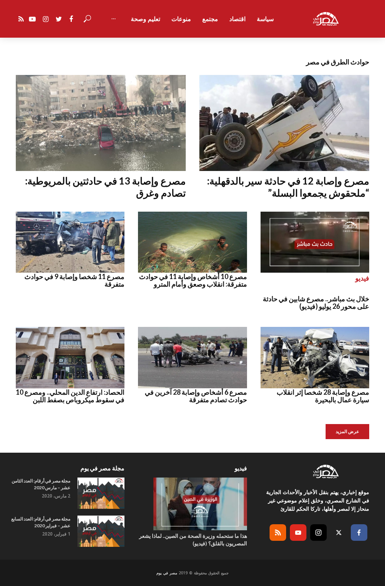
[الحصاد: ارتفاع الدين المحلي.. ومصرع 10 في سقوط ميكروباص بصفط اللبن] (70, 357)
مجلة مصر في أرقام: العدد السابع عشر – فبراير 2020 (40, 522)
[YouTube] (298, 532)
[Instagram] (318, 532)
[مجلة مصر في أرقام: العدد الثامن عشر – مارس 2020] (101, 493)
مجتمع (210, 19)
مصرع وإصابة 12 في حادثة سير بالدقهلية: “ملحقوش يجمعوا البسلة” (288, 187)
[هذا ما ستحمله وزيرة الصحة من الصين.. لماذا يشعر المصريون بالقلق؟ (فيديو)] (192, 504)
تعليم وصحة (145, 19)
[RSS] (278, 532)
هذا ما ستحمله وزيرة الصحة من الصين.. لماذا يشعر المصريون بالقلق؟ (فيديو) (193, 539)
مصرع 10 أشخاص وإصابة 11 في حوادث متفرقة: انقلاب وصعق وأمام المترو (193, 280)
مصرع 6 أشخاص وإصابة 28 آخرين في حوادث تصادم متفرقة (196, 395)
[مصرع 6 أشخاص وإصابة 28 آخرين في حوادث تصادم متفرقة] (192, 357)
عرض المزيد (347, 431)
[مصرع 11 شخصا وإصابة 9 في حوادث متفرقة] (70, 242)
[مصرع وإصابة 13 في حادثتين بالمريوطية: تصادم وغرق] (101, 123)
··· (113, 19)
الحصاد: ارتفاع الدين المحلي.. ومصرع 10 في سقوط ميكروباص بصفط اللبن (70, 395)
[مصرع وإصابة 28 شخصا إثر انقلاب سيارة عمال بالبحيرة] (315, 357)
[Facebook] (359, 532)
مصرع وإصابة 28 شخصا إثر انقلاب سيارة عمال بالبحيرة (323, 395)
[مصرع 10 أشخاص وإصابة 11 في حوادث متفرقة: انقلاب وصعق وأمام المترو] (192, 242)
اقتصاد (237, 19)
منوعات (181, 19)
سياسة (265, 19)
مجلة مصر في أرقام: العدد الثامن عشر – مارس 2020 (41, 484)
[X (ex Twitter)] (338, 532)
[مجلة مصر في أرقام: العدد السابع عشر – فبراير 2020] (101, 531)
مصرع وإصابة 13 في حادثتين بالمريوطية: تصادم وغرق (105, 187)
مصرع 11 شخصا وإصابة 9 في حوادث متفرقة (74, 280)
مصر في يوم (166, 572)
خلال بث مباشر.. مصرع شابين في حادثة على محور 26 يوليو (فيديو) (316, 302)
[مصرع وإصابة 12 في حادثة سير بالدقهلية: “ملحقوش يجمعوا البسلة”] (284, 123)
